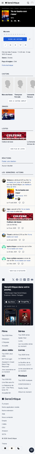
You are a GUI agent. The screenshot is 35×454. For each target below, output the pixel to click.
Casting (5, 74)
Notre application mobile (10, 407)
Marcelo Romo (7, 95)
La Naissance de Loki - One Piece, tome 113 (8, 387)
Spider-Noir (22, 338)
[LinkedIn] (28, 280)
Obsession (5, 339)
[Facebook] (17, 280)
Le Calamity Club (24, 358)
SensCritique (5, 8)
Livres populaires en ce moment (25, 370)
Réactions (6, 158)
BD (3, 375)
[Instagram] (21, 280)
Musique (22, 375)
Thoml (9, 234)
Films (11, 8)
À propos (5, 404)
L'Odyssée (5, 342)
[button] (32, 2)
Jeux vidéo (7, 350)
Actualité (5, 346)
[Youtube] (32, 280)
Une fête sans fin (8, 382)
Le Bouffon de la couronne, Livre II (24, 364)
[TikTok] (24, 280)
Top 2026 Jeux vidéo (7, 355)
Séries (21, 331)
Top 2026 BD (6, 379)
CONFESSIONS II (24, 384)
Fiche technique (7, 65)
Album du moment (24, 392)
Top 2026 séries (24, 335)
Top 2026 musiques (25, 380)
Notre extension (7, 410)
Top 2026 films (7, 335)
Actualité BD (6, 393)
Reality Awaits (23, 388)
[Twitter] (13, 280)
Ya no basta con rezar (26, 8)
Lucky (20, 341)
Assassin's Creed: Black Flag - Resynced (8, 364)
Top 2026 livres (23, 355)
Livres (21, 350)
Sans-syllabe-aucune (15, 258)
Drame (16, 8)
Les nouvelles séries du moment (25, 345)
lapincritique (11, 246)
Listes (5, 128)
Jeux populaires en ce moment (9, 371)
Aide (3, 414)
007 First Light (7, 359)
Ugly (8, 209)
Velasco (10, 180)
